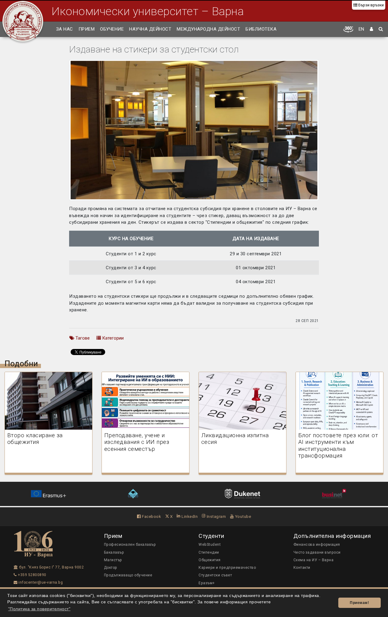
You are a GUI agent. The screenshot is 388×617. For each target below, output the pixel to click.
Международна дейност (208, 29)
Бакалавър (114, 552)
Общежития (210, 560)
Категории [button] (112, 338)
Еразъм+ (207, 583)
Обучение (112, 29)
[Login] (371, 29)
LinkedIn (189, 516)
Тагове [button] (82, 338)
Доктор (110, 567)
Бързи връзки (370, 5)
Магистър (113, 560)
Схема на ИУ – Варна (313, 560)
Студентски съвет (215, 575)
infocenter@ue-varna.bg (40, 582)
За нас (64, 29)
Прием (87, 29)
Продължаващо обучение (128, 575)
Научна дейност (150, 29)
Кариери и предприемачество (227, 567)
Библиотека (261, 29)
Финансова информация (316, 544)
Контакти (301, 567)
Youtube (242, 516)
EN (361, 29)
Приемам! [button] (359, 603)
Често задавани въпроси (317, 552)
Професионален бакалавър (130, 544)
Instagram (216, 516)
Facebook (151, 516)
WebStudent (210, 544)
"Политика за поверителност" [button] (39, 609)
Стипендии (209, 552)
